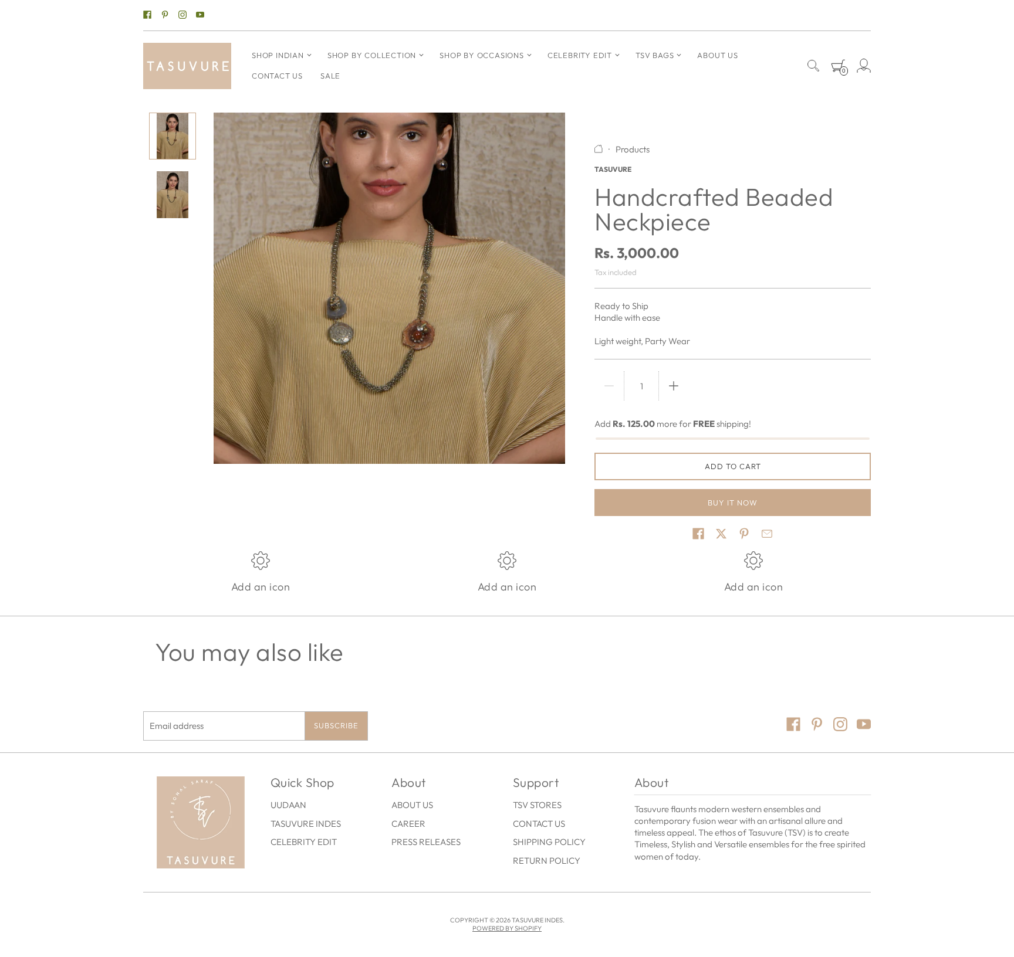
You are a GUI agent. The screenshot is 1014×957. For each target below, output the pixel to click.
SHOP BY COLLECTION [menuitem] (371, 55)
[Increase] (673, 386)
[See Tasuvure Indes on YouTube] (200, 15)
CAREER (408, 823)
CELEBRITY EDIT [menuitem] (579, 55)
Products (633, 149)
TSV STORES (537, 804)
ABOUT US (412, 804)
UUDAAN (288, 804)
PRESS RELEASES (426, 841)
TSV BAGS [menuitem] (655, 55)
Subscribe (336, 725)
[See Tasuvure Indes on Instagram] (182, 15)
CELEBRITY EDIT (304, 841)
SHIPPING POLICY (549, 841)
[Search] (813, 65)
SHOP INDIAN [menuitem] (278, 55)
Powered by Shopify (507, 928)
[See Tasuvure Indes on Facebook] (147, 15)
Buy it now (733, 502)
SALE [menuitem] (330, 75)
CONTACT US (539, 823)
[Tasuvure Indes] (187, 66)
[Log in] (864, 66)
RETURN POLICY (546, 860)
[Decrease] (609, 386)
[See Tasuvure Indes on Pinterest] (165, 15)
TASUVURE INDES (306, 823)
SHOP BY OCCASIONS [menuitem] (482, 55)
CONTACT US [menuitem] (277, 75)
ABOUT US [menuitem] (717, 55)
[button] (698, 533)
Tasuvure (612, 169)
